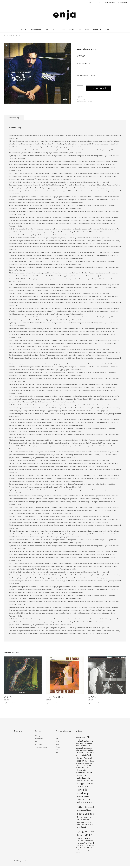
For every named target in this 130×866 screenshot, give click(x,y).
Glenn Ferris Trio (82, 768)
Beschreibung (14, 118)
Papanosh (80, 822)
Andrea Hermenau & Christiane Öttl (84, 749)
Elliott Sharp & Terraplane (85, 762)
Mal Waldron (81, 810)
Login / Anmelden (110, 2)
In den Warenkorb (98, 88)
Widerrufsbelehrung (41, 747)
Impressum (17, 736)
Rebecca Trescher (83, 824)
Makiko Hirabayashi (85, 807)
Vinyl (87, 29)
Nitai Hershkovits (88, 101)
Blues (63, 29)
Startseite (6, 36)
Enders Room (89, 763)
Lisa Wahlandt (83, 801)
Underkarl (87, 845)
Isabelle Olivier (83, 778)
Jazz (47, 29)
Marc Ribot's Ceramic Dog (85, 814)
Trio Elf (87, 843)
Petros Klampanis (88, 822)
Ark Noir (85, 752)
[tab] (14, 117)
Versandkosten (85, 63)
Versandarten (39, 739)
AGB (36, 741)
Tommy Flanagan (84, 836)
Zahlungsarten (39, 736)
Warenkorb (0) (122, 2)
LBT (84, 799)
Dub (79, 29)
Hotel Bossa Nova (84, 774)
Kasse (107, 29)
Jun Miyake (82, 791)
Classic (71, 29)
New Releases (36, 29)
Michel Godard (86, 817)
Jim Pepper (80, 783)
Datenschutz (39, 744)
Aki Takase (83, 738)
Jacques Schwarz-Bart (84, 781)
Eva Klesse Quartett (84, 765)
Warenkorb (97, 29)
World (55, 29)
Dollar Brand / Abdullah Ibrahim (84, 758)
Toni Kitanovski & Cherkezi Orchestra (84, 840)
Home (23, 29)
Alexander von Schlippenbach (84, 744)
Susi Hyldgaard (82, 829)
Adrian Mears (81, 737)
